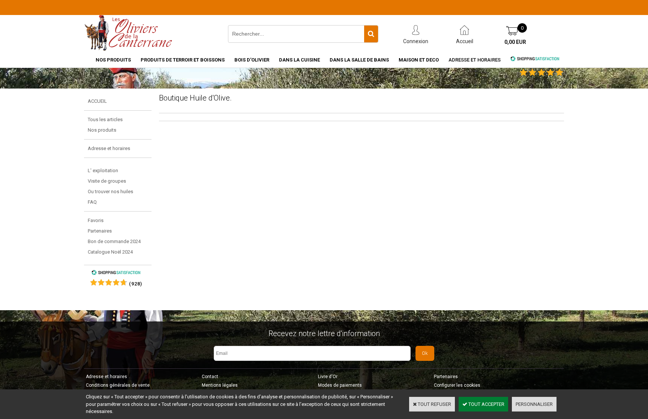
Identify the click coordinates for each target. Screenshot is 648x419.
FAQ (92, 202)
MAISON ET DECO (419, 60)
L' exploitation (103, 170)
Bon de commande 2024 (114, 241)
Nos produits (102, 130)
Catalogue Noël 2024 (110, 252)
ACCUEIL (97, 101)
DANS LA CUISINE (299, 60)
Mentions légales (220, 385)
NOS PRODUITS (113, 60)
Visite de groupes (107, 181)
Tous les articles (105, 119)
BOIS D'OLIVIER (251, 60)
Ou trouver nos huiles (110, 191)
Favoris (96, 220)
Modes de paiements (340, 385)
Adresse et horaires (474, 60)
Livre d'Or (328, 376)
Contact (210, 376)
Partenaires (100, 231)
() (135, 284)
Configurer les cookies (457, 385)
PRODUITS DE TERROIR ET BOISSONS (183, 60)
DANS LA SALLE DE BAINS (359, 60)
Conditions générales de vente (118, 385)
